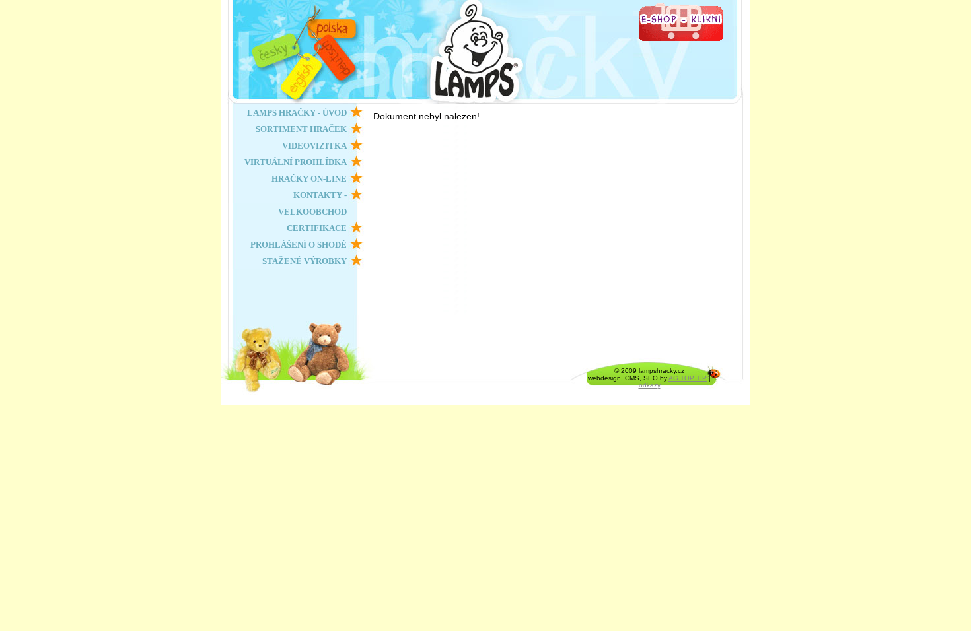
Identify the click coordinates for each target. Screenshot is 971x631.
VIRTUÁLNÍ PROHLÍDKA (295, 162)
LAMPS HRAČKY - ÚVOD (297, 112)
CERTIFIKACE (317, 228)
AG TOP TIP (687, 378)
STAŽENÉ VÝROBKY (304, 261)
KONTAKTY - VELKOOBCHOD (312, 203)
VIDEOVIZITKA (314, 145)
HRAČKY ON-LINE (309, 178)
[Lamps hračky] (561, 52)
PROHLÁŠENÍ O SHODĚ (298, 244)
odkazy (650, 385)
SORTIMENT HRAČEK (301, 129)
